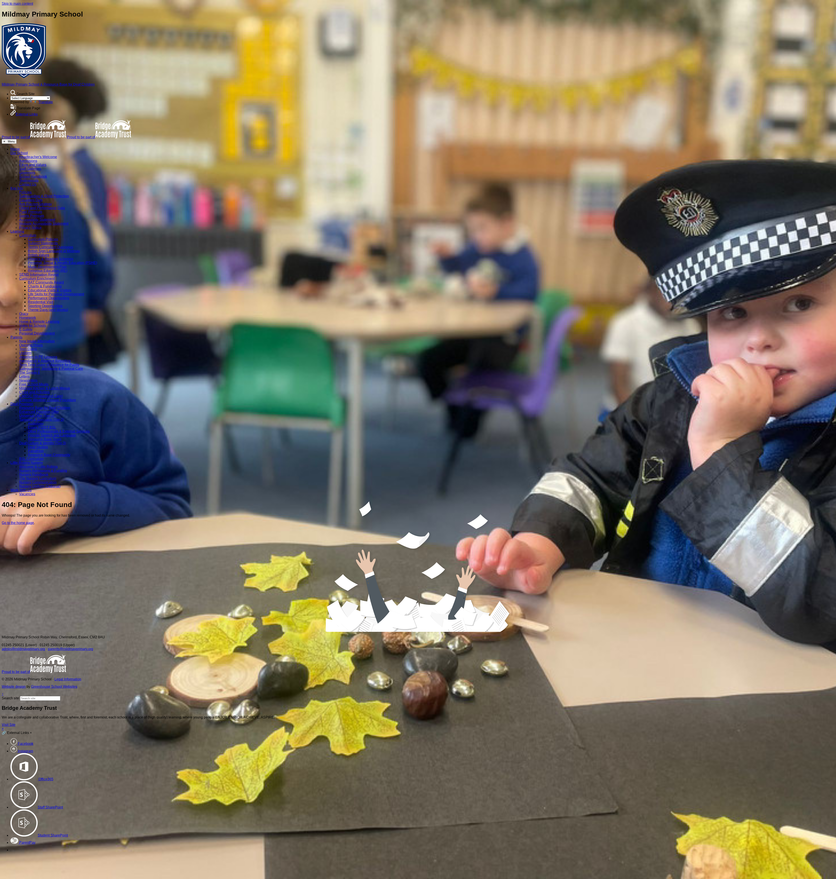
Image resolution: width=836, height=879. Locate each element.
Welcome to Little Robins (38, 466)
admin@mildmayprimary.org (23, 649)
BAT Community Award (46, 282)
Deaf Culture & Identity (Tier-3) (42, 443)
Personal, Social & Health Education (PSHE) (62, 263)
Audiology (36, 423)
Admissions (28, 161)
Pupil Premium (30, 212)
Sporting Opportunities (45, 306)
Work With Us (21, 490)
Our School (19, 153)
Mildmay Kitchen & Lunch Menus (44, 388)
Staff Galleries (30, 169)
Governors (27, 172)
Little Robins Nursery (26, 463)
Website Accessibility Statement (43, 223)
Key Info (16, 188)
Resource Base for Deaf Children (44, 408)
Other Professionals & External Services (59, 431)
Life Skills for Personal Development (56, 294)
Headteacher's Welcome (38, 157)
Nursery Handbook (33, 474)
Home (15, 149)
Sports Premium (31, 216)
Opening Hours (31, 345)
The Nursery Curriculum (37, 478)
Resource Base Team (44, 439)
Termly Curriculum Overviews (50, 247)
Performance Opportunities (48, 298)
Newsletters (28, 380)
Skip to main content (17, 3)
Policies (25, 192)
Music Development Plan (47, 267)
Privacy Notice (30, 227)
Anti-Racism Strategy (35, 204)
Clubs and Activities (34, 392)
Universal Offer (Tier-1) (36, 416)
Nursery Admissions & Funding (43, 470)
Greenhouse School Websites (54, 686)
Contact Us (27, 184)
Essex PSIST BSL (42, 427)
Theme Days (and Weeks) (48, 310)
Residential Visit (40, 302)
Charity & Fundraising (45, 286)
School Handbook (33, 176)
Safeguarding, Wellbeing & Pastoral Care (51, 368)
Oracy (23, 314)
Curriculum (27, 235)
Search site (10, 698)
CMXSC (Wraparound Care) (41, 396)
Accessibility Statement (37, 219)
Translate (46, 102)
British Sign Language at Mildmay (54, 251)
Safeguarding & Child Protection (44, 196)
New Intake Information (37, 341)
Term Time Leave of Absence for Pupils (49, 365)
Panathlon (36, 451)
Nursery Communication (38, 482)
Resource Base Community (49, 455)
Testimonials (29, 180)
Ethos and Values (32, 165)
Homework (27, 317)
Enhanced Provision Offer (39, 412)
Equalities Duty (31, 200)
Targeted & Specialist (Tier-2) (41, 419)
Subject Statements (43, 243)
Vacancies (27, 494)
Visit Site (8, 725)
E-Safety (25, 329)
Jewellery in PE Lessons (38, 357)
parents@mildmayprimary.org (70, 649)
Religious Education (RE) (47, 270)
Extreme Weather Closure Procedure (47, 400)
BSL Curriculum (31, 459)
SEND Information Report (39, 274)
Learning (17, 231)
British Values (38, 255)
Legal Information (67, 679)
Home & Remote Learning (39, 321)
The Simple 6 (29, 372)
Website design (14, 686)
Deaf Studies (38, 447)
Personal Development (37, 333)
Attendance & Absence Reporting (45, 361)
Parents (16, 337)
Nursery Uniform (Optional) (40, 486)
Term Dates (28, 349)
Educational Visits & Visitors (49, 290)
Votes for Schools (32, 325)
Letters (24, 376)
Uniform (25, 353)
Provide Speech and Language (52, 435)
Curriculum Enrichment (37, 278)
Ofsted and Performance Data (42, 208)
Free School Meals (33, 384)
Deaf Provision (21, 404)
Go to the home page (18, 523)
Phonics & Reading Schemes (50, 259)
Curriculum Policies (43, 239)
